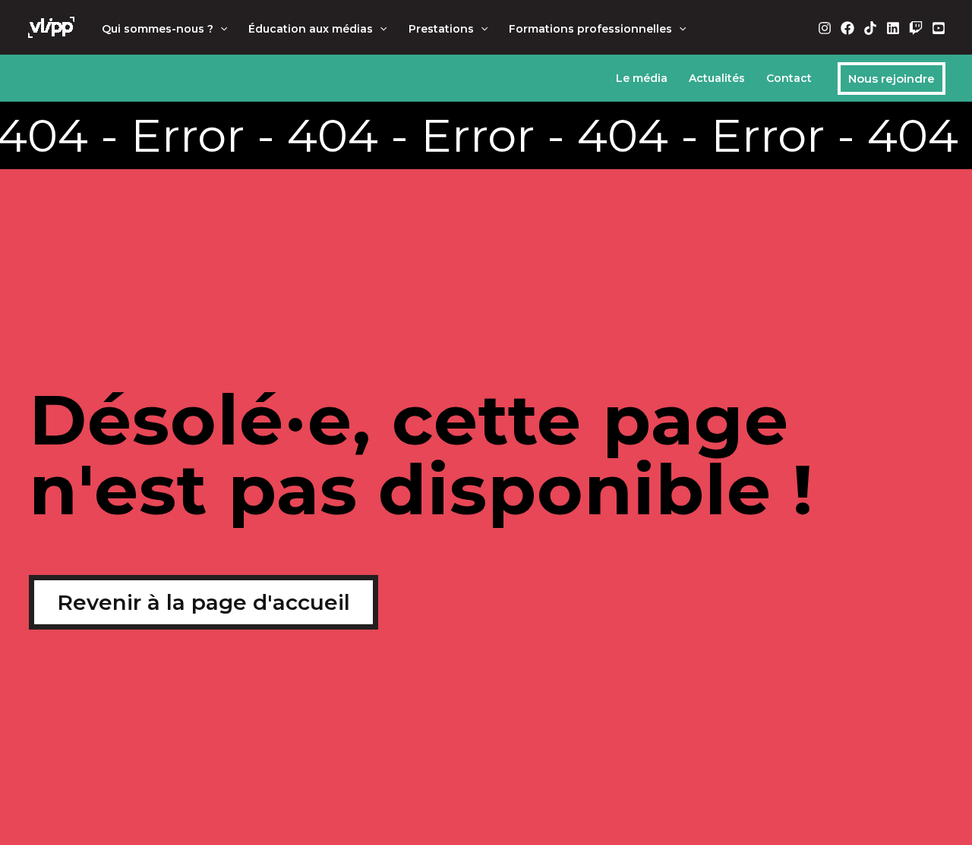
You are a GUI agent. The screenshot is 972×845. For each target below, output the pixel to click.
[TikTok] (870, 28)
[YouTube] (938, 28)
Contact (789, 78)
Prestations (441, 29)
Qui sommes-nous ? (157, 29)
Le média (641, 78)
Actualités (717, 78)
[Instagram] (825, 28)
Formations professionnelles (590, 29)
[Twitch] (916, 28)
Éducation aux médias (310, 29)
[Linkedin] (893, 28)
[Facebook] (847, 28)
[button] (220, 28)
